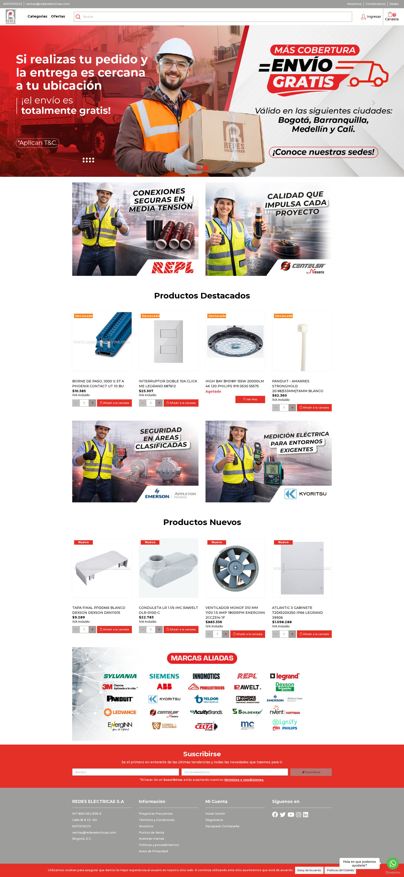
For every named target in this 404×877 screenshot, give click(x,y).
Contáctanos (376, 4)
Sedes (394, 4)
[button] (371, 16)
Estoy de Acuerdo (309, 870)
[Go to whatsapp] (393, 863)
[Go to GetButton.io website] (392, 872)
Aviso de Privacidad (153, 851)
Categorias (37, 16)
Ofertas (58, 16)
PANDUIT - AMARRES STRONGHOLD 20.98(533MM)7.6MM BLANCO (297, 386)
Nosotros (354, 4)
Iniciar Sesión (215, 813)
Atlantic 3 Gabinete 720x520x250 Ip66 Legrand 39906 (297, 613)
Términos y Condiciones (157, 820)
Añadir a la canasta (115, 403)
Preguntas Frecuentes (156, 813)
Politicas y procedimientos (159, 845)
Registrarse (214, 820)
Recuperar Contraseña (222, 826)
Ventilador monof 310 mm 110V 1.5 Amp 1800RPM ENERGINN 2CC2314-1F (235, 613)
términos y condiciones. (244, 779)
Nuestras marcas (151, 838)
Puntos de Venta (151, 832)
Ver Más (251, 399)
